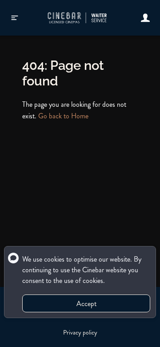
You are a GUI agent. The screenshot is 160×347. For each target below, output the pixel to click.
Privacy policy (80, 332)
